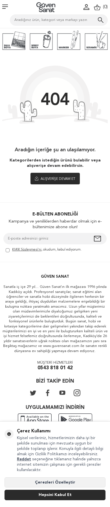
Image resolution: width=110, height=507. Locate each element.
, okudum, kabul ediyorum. (47, 249)
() (104, 7)
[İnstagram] (77, 392)
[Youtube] (62, 392)
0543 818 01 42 (55, 368)
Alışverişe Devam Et (57, 179)
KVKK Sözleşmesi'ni (26, 249)
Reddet (24, 459)
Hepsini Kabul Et (55, 495)
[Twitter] (33, 392)
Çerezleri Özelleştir (55, 482)
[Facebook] (47, 392)
